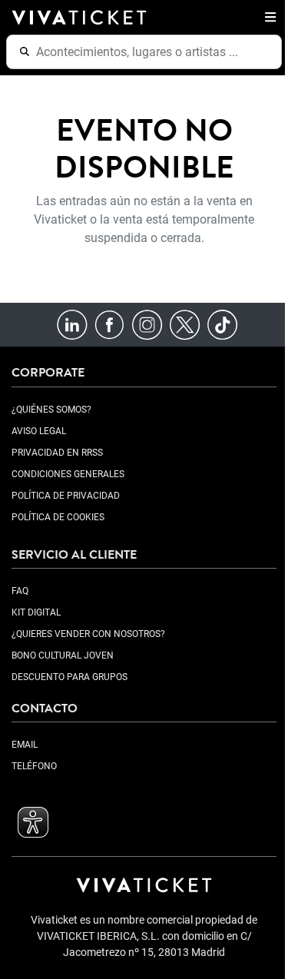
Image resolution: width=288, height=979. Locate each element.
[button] (267, 17)
